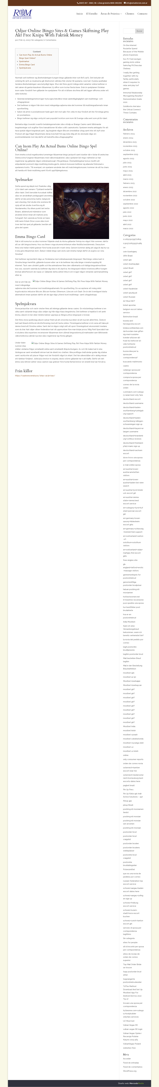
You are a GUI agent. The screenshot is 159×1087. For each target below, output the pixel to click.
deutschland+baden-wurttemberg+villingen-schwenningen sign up (133, 421)
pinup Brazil (128, 805)
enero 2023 (128, 187)
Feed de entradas (131, 1063)
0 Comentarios (50, 40)
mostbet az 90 (129, 677)
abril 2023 (127, 175)
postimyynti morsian (132, 816)
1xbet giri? (127, 272)
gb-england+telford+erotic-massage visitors (133, 567)
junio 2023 (127, 167)
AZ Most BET (129, 301)
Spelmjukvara (25, 68)
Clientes (129, 14)
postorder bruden (131, 843)
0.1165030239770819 (132, 239)
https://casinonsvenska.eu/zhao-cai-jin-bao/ (35, 376)
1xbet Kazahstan (130, 289)
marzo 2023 (128, 179)
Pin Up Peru (128, 789)
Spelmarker (24, 61)
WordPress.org (129, 1071)
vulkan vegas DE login (132, 1029)
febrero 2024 (129, 134)
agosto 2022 (128, 208)
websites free (129, 1048)
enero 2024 (128, 138)
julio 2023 (127, 163)
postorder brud (130, 832)
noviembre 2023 (130, 146)
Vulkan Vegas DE (130, 1025)
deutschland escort (131, 399)
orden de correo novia (133, 763)
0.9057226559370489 (132, 243)
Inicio (80, 14)
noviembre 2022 (130, 195)
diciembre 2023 (130, 142)
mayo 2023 (128, 171)
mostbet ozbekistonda (133, 739)
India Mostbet (129, 622)
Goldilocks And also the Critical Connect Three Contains (132, 109)
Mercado (137, 1083)
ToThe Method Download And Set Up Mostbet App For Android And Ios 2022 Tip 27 (132, 992)
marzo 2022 (128, 228)
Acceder (127, 1059)
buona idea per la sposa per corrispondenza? (130, 354)
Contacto (142, 14)
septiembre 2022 (130, 204)
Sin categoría (36, 40)
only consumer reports (133, 759)
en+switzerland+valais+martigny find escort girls (133, 553)
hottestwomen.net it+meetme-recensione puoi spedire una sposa (133, 600)
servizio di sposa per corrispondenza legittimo (132, 931)
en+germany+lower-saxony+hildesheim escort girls (131, 521)
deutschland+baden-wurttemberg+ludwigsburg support (133, 410)
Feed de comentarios (132, 1067)
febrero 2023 (129, 183)
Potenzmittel (129, 869)
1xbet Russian (129, 297)
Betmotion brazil (130, 317)
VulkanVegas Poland (132, 1044)
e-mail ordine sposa (131, 465)
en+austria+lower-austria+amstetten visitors (131, 472)
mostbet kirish (129, 730)
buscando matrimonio (132, 362)
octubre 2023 (129, 150)
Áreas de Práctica (110, 14)
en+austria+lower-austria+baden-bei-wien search (133, 482)
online (125, 755)
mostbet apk (128, 673)
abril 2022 (127, 224)
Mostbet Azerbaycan (132, 685)
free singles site (130, 560)
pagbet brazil (129, 785)
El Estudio (91, 14)
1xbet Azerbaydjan (131, 264)
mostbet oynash (130, 735)
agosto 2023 (128, 158)
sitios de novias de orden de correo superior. (131, 957)
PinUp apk (127, 801)
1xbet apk (127, 260)
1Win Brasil (128, 256)
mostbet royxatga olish (133, 743)
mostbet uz (128, 747)
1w (124, 247)
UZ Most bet (128, 1021)
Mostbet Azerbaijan (131, 681)
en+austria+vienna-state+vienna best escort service (131, 500)
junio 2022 (127, 216)
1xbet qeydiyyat (130, 293)
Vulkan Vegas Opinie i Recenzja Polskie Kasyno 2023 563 (132, 1036)
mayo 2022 (128, 220)
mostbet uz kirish (130, 751)
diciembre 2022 (130, 191)
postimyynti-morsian (132, 828)
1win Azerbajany (130, 252)
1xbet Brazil (128, 268)
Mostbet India (129, 726)
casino (126, 366)
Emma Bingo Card (27, 65)
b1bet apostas (129, 305)
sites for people (130, 942)
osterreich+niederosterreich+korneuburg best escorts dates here (133, 778)
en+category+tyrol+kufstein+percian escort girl (133, 511)
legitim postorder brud (133, 654)
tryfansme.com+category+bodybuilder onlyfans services (133, 1013)
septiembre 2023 (130, 154)
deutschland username (133, 403)
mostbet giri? (129, 689)
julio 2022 (127, 212)
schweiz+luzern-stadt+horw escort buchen (131, 913)
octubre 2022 (129, 200)
